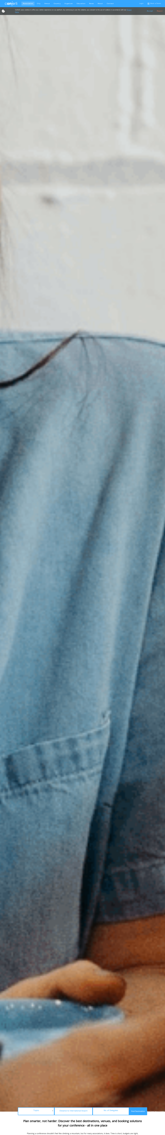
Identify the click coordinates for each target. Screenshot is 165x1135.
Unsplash (161, 1111)
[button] (36, 1111)
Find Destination (138, 1111)
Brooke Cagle (153, 1111)
